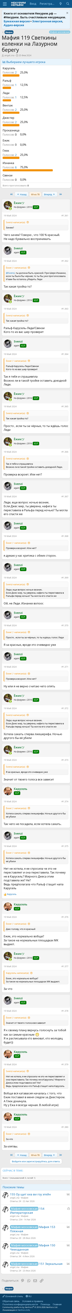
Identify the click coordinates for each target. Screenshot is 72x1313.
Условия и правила (32, 1301)
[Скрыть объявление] (66, 13)
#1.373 (65, 759)
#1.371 (65, 666)
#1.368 (65, 536)
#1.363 (65, 308)
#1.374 (65, 801)
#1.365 (65, 406)
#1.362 (65, 260)
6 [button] (10, 167)
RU (30, 1296)
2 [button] (10, 72)
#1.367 (65, 496)
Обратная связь (11, 1301)
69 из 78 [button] (35, 194)
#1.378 (65, 1010)
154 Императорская (27, 1211)
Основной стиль (14, 1296)
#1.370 (65, 625)
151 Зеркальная (51, 1264)
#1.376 (65, 917)
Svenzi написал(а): (15, 222)
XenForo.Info (24, 1310)
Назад (23, 194)
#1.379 (65, 1064)
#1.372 (65, 708)
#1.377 (65, 966)
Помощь (45, 1304)
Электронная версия (47, 21)
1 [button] (10, 85)
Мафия (24, 1197)
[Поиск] (67, 3)
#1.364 (65, 354)
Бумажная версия (17, 21)
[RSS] (64, 1304)
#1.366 (65, 451)
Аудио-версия (14, 25)
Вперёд (48, 194)
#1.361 (65, 215)
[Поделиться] (59, 216)
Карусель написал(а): (17, 972)
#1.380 (65, 1127)
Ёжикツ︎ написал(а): (16, 267)
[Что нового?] (60, 3)
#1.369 (65, 577)
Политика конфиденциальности (20, 1304)
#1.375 (65, 846)
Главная (57, 1304)
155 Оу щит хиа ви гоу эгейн (30, 1194)
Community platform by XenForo (30, 1307)
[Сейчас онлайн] (10, 208)
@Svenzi (10, 272)
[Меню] (5, 4)
